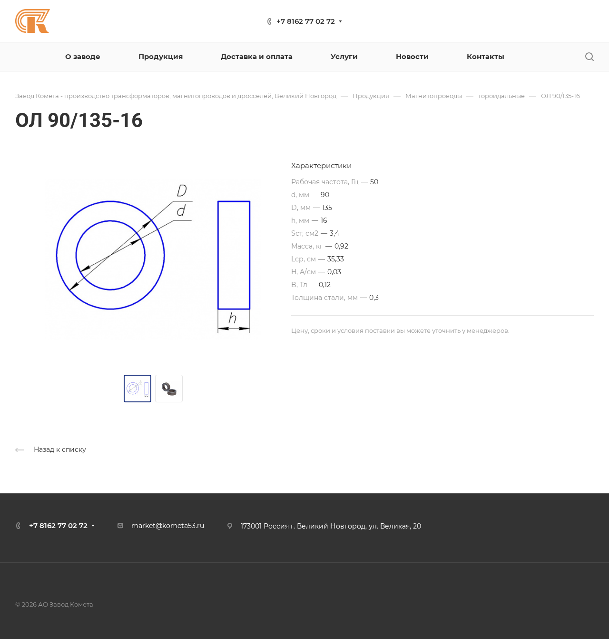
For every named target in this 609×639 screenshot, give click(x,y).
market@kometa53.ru (167, 525)
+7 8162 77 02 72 (305, 21)
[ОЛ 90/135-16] (153, 259)
